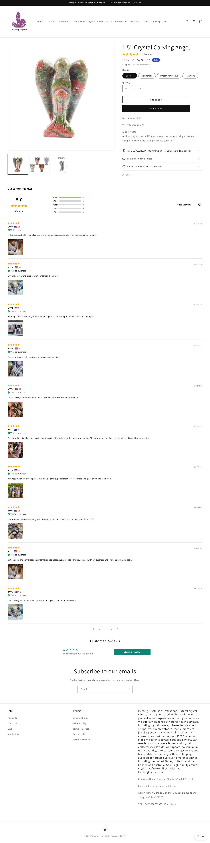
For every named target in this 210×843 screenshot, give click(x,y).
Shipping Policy (80, 717)
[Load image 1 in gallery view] (18, 164)
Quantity (126, 82)
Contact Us (13, 723)
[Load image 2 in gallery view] (39, 164)
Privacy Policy (79, 723)
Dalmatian (147, 75)
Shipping (126, 64)
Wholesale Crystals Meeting (100, 836)
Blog (10, 728)
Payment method (81, 739)
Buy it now (156, 108)
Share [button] (129, 174)
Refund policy (80, 734)
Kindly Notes (14, 734)
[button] (65, 21)
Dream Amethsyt (169, 75)
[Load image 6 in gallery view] (61, 164)
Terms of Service (81, 728)
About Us (12, 717)
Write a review (183, 204)
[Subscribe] (129, 689)
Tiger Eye (190, 75)
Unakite (130, 75)
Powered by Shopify (118, 836)
